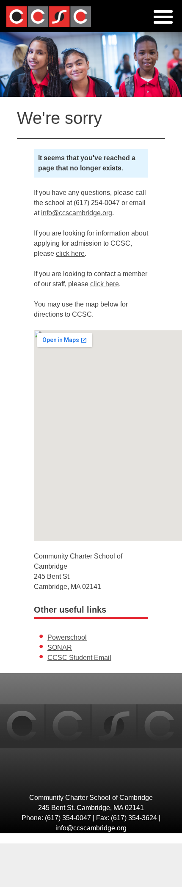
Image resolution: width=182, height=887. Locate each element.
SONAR (59, 647)
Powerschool (67, 637)
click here (70, 253)
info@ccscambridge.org (76, 212)
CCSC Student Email (79, 657)
